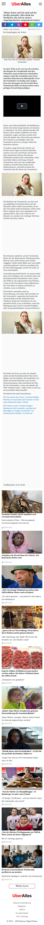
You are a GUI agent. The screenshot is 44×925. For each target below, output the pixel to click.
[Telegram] (11, 24)
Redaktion (22, 906)
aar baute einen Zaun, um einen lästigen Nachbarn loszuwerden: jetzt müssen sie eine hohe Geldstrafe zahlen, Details (21, 399)
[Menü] (4, 3)
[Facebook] (5, 24)
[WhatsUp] (32, 24)
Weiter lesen (22, 886)
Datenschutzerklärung (22, 903)
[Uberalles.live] (21, 3)
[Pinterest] (25, 24)
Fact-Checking (22, 916)
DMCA (22, 910)
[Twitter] (39, 24)
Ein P (5, 397)
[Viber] (18, 24)
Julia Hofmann (14, 29)
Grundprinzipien (22, 913)
